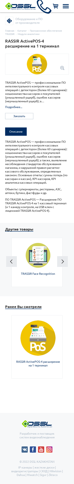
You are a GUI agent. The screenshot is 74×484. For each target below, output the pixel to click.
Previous (11, 261)
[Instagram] (49, 448)
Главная (9, 30)
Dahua (21, 475)
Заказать (19, 116)
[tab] (16, 131)
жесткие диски (44, 467)
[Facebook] (34, 448)
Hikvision (55, 471)
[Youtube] (42, 448)
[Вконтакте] (26, 448)
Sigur (43, 475)
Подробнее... (13, 107)
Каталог (22, 30)
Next (62, 261)
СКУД (43, 471)
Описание (16, 131)
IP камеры (25, 467)
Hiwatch (32, 475)
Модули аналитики (28, 34)
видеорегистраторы (24, 471)
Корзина (55, 6)
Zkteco (53, 475)
